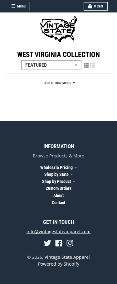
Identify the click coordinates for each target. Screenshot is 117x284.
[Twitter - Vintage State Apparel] (47, 243)
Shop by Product (56, 181)
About (58, 195)
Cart (98, 6)
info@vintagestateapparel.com (58, 231)
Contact (58, 202)
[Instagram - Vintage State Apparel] (70, 243)
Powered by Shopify (58, 264)
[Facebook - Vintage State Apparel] (58, 243)
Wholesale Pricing (56, 167)
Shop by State (56, 174)
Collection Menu (57, 83)
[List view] (92, 65)
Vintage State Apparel (67, 257)
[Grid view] (86, 65)
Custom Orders (58, 188)
